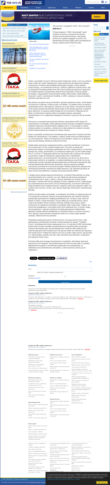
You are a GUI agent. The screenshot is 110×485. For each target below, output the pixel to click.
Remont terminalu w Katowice (37, 433)
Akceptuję (102, 482)
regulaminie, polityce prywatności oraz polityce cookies (63, 479)
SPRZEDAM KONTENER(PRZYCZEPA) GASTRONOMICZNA (57, 471)
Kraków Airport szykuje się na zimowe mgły (14, 30)
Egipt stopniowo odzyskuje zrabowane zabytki (14, 28)
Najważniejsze (11, 24)
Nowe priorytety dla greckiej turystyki (39, 44)
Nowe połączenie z (35, 431)
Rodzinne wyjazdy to (80, 393)
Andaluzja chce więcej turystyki (37, 68)
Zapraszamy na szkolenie (78, 465)
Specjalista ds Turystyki (100, 69)
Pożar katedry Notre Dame (35, 449)
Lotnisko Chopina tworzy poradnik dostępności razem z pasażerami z (37, 437)
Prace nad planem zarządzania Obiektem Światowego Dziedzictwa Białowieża (82, 389)
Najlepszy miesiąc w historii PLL (81, 365)
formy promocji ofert (55, 468)
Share (90, 261)
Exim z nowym (58, 360)
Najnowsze (4, 25)
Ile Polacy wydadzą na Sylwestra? (36, 447)
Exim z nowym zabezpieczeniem (11, 33)
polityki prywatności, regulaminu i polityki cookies (43, 482)
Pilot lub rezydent (76, 470)
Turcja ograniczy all (79, 367)
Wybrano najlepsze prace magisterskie (37, 453)
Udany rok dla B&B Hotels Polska (36, 451)
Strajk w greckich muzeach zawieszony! (60, 458)
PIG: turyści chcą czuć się (37, 368)
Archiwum (17, 24)
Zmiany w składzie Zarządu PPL (37, 408)
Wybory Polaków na (79, 357)
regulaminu (37, 278)
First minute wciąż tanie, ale (80, 362)
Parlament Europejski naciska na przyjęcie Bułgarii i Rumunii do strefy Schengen (81, 458)
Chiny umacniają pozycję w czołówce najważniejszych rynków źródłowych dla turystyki (38, 48)
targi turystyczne (76, 468)
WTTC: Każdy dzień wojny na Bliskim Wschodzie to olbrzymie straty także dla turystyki (37, 54)
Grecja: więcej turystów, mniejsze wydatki (13, 35)
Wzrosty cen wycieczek (37, 417)
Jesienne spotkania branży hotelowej (81, 450)
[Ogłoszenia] (100, 31)
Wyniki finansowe (77, 402)
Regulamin (31, 276)
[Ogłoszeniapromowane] (14, 40)
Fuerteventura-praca (100, 66)
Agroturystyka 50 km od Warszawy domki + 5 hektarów (101, 73)
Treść (29, 269)
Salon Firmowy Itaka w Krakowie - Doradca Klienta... (100, 39)
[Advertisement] (14, 230)
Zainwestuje (97, 64)
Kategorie (102, 34)
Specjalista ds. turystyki (100, 47)
